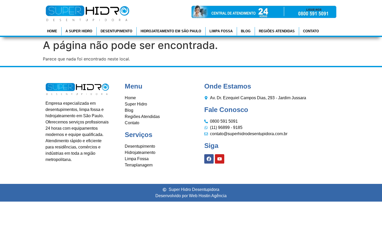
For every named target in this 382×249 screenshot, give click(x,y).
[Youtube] (219, 159)
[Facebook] (209, 159)
